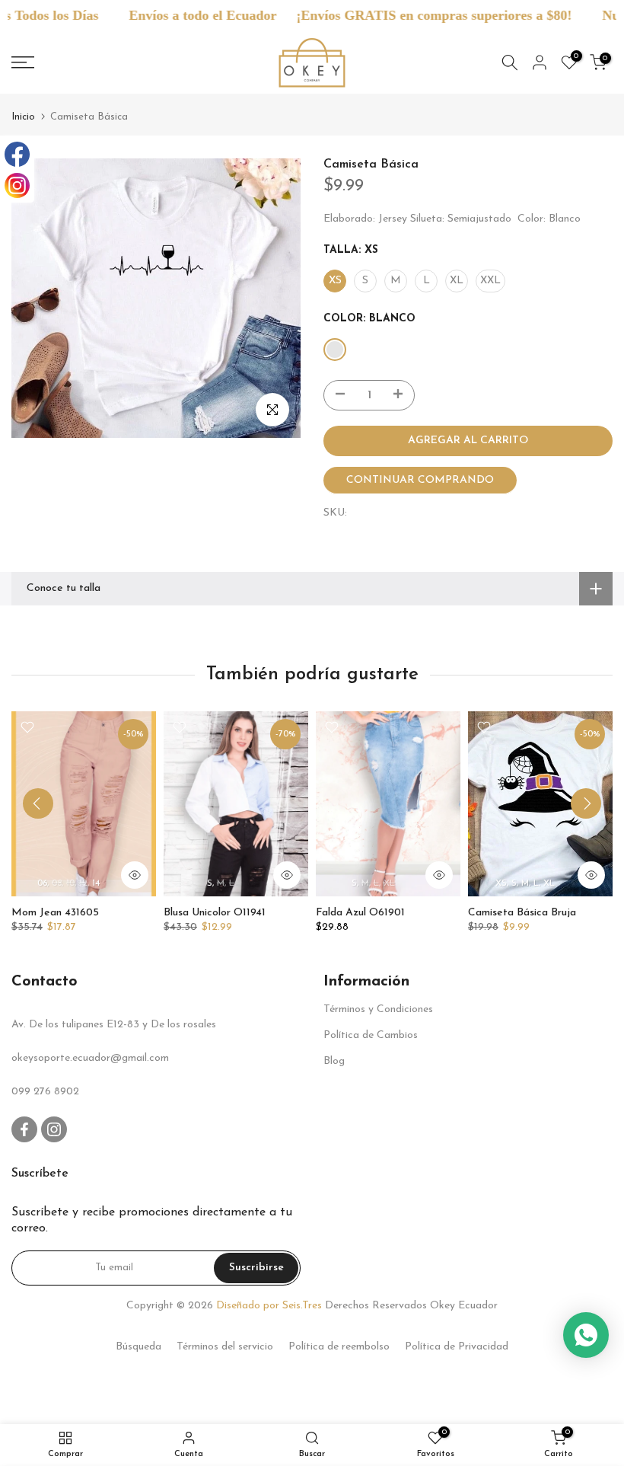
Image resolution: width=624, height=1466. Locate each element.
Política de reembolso (339, 1347)
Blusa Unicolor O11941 (215, 912)
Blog (334, 1061)
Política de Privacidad (456, 1347)
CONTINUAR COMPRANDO (420, 480)
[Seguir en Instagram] (54, 1129)
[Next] (586, 803)
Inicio (23, 117)
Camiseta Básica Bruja (522, 912)
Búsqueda (138, 1347)
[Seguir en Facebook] (24, 1129)
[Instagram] (17, 185)
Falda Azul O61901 (360, 912)
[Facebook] (17, 154)
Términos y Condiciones (378, 1009)
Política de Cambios (370, 1035)
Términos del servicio (225, 1347)
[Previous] (38, 803)
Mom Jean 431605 (55, 912)
